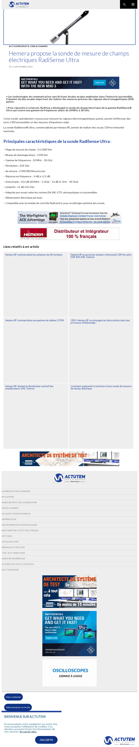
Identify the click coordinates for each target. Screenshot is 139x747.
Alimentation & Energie (16, 491)
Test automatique (13, 552)
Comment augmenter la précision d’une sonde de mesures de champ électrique (101, 387)
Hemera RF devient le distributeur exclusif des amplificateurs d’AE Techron (29, 387)
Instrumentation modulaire (19, 524)
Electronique (10, 569)
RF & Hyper (8, 496)
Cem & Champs (38, 46)
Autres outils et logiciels (18, 564)
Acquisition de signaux (16, 513)
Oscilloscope (10, 541)
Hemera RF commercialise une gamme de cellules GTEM (34, 320)
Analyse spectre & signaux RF (19, 502)
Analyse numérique (13, 558)
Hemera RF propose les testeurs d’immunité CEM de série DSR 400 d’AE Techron (101, 255)
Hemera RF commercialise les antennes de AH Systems (33, 254)
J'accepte (46, 739)
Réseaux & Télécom (13, 547)
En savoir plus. (28, 731)
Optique (7, 536)
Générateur (9, 519)
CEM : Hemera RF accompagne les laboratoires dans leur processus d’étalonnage (100, 321)
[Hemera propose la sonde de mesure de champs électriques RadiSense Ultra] (69, 27)
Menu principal (133, 4)
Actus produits (19, 46)
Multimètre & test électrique (20, 530)
